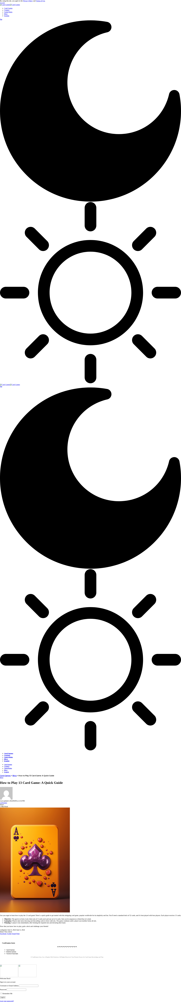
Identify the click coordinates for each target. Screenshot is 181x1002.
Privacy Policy (28, 1)
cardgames (3, 803)
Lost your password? (7, 1001)
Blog (1, 777)
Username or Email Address (9, 986)
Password (3, 989)
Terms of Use (40, 1)
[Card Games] (10, 5)
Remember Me (7, 993)
